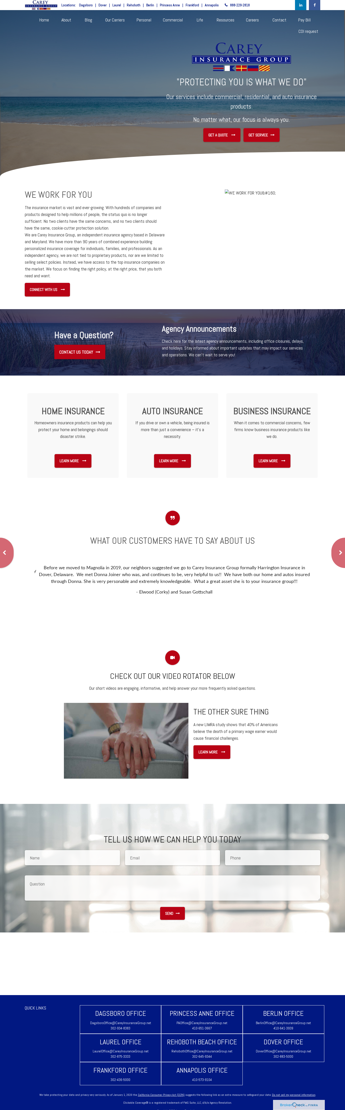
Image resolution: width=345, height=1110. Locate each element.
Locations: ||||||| (140, 5)
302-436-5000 (120, 1079)
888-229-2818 (240, 5)
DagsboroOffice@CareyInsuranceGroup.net (120, 1023)
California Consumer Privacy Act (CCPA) (161, 1095)
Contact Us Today (76, 352)
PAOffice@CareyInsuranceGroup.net (202, 1023)
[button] (44, 19)
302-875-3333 (120, 1056)
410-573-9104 (202, 1079)
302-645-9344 (202, 1056)
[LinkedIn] (300, 5)
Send (169, 913)
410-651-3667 (202, 1028)
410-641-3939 (283, 1028)
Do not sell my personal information (293, 1095)
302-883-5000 (283, 1056)
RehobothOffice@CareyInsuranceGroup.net (201, 1051)
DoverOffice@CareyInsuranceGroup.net (283, 1051)
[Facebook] (314, 5)
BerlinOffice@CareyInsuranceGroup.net (283, 1023)
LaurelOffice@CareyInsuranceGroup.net (121, 1051)
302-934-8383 (120, 1028)
